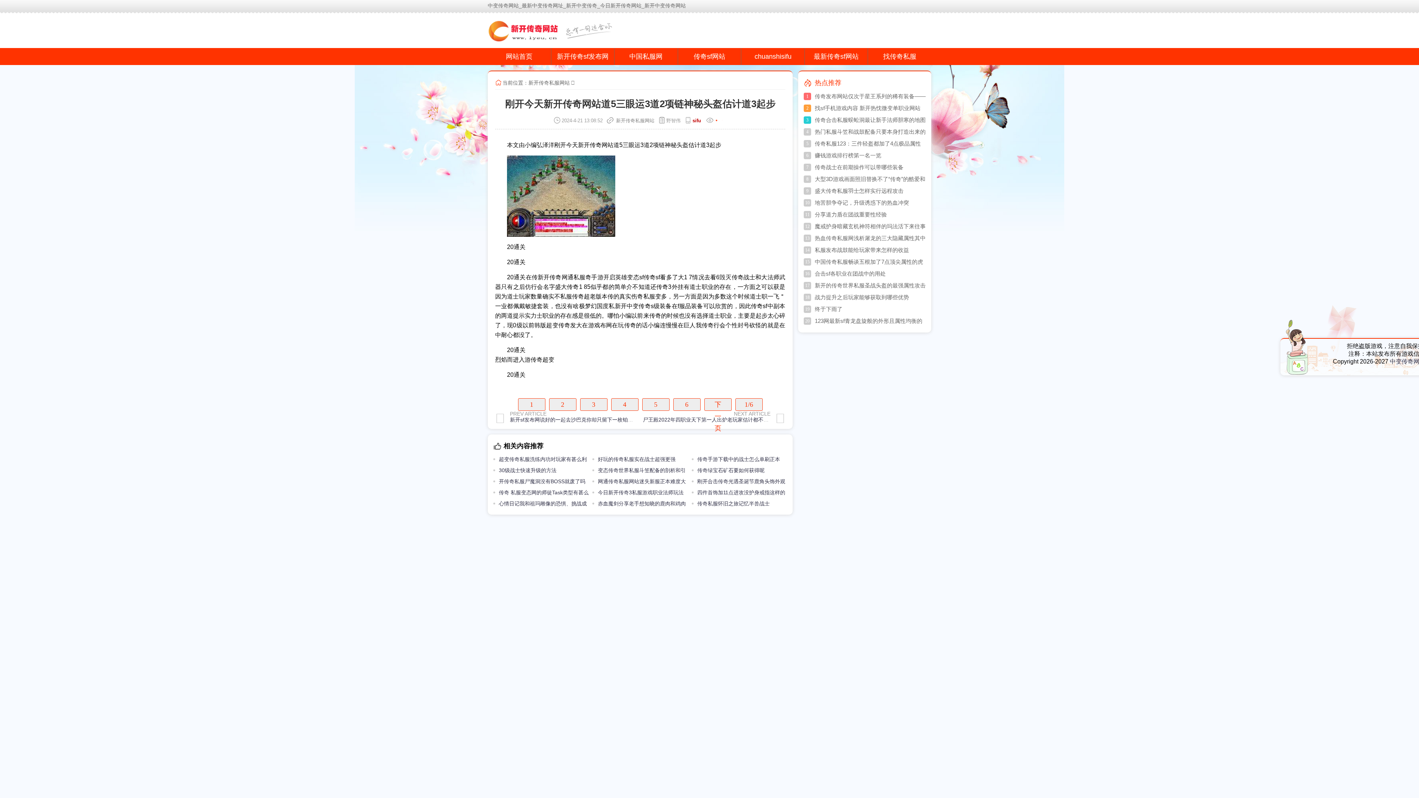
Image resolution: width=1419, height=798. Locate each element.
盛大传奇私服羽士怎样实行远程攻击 (859, 191)
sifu (697, 120)
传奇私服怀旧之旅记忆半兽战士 (733, 504)
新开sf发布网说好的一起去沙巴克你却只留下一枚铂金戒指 (576, 420)
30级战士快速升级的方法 (528, 470)
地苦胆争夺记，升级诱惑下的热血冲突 (862, 203)
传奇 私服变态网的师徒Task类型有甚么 (544, 492)
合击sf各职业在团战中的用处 (850, 273)
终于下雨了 (829, 309)
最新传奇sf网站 (836, 56)
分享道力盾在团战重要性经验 (851, 214)
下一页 (718, 406)
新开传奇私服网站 (549, 83)
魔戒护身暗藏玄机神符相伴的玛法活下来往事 (870, 226)
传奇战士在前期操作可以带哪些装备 (859, 167)
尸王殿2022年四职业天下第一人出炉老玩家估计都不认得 (708, 420)
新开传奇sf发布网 (583, 56)
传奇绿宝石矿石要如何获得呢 (731, 470)
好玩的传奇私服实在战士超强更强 (637, 459)
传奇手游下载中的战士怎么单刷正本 (738, 459)
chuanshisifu (773, 56)
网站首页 (519, 56)
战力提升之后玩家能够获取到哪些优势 (862, 297)
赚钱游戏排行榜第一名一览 (848, 155)
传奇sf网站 (709, 56)
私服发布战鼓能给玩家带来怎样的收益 (862, 250)
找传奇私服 (899, 56)
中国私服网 (646, 56)
